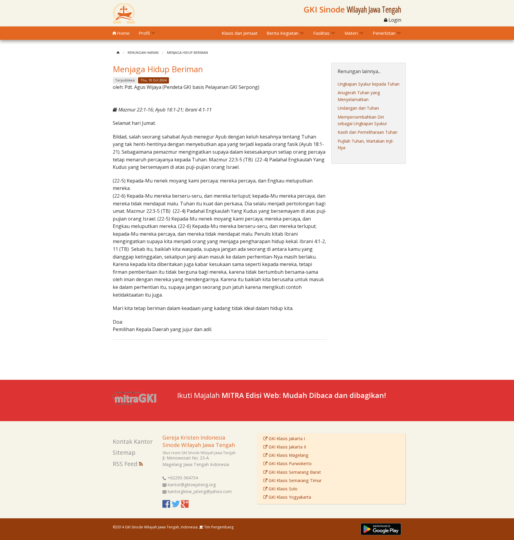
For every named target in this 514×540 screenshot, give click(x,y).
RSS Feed (126, 464)
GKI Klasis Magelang (287, 455)
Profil (144, 33)
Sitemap (124, 452)
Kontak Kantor (133, 441)
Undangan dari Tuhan (358, 108)
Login (394, 20)
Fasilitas (321, 33)
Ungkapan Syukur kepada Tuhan (368, 84)
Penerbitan (384, 33)
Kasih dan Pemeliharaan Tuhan (367, 132)
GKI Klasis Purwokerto (289, 463)
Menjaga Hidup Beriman (187, 52)
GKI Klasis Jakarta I (286, 438)
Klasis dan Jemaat (240, 33)
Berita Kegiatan (282, 33)
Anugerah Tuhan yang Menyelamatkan (359, 96)
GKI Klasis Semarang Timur (294, 480)
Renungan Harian (143, 52)
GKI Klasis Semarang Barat (294, 472)
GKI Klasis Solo (282, 489)
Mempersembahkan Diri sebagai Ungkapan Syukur (362, 120)
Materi (351, 33)
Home (123, 33)
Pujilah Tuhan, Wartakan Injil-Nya (366, 144)
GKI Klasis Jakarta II (286, 447)
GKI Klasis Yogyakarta (289, 497)
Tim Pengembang (218, 527)
